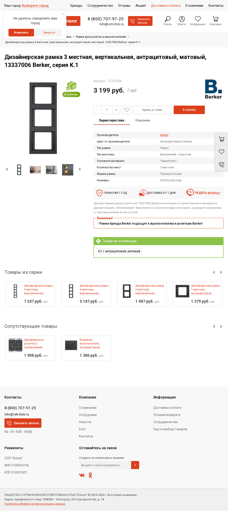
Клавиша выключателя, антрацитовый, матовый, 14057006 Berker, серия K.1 (93, 343)
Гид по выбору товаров (170, 429)
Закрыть (49, 32)
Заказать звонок (26, 423)
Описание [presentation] (142, 120)
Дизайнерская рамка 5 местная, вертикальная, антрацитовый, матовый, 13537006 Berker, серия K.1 (38, 289)
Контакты (86, 436)
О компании (87, 407)
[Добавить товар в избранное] (126, 110)
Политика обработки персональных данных (34, 503)
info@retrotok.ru (111, 24)
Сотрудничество (165, 422)
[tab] (112, 121)
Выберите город (35, 6)
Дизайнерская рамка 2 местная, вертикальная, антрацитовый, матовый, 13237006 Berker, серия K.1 (149, 289)
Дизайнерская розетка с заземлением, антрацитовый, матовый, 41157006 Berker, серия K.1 (37, 343)
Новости (85, 422)
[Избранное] (221, 152)
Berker (164, 135)
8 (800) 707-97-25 (106, 19)
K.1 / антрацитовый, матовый (119, 251)
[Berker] (214, 89)
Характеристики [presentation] (111, 120)
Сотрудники (88, 415)
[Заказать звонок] (221, 164)
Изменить (21, 32)
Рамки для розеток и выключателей (101, 36)
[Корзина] (221, 139)
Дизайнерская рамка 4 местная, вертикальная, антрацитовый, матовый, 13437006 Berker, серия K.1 (94, 289)
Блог (82, 429)
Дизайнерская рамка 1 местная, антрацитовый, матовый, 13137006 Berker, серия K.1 (205, 289)
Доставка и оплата (167, 407)
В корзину (189, 110)
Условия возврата (166, 415)
